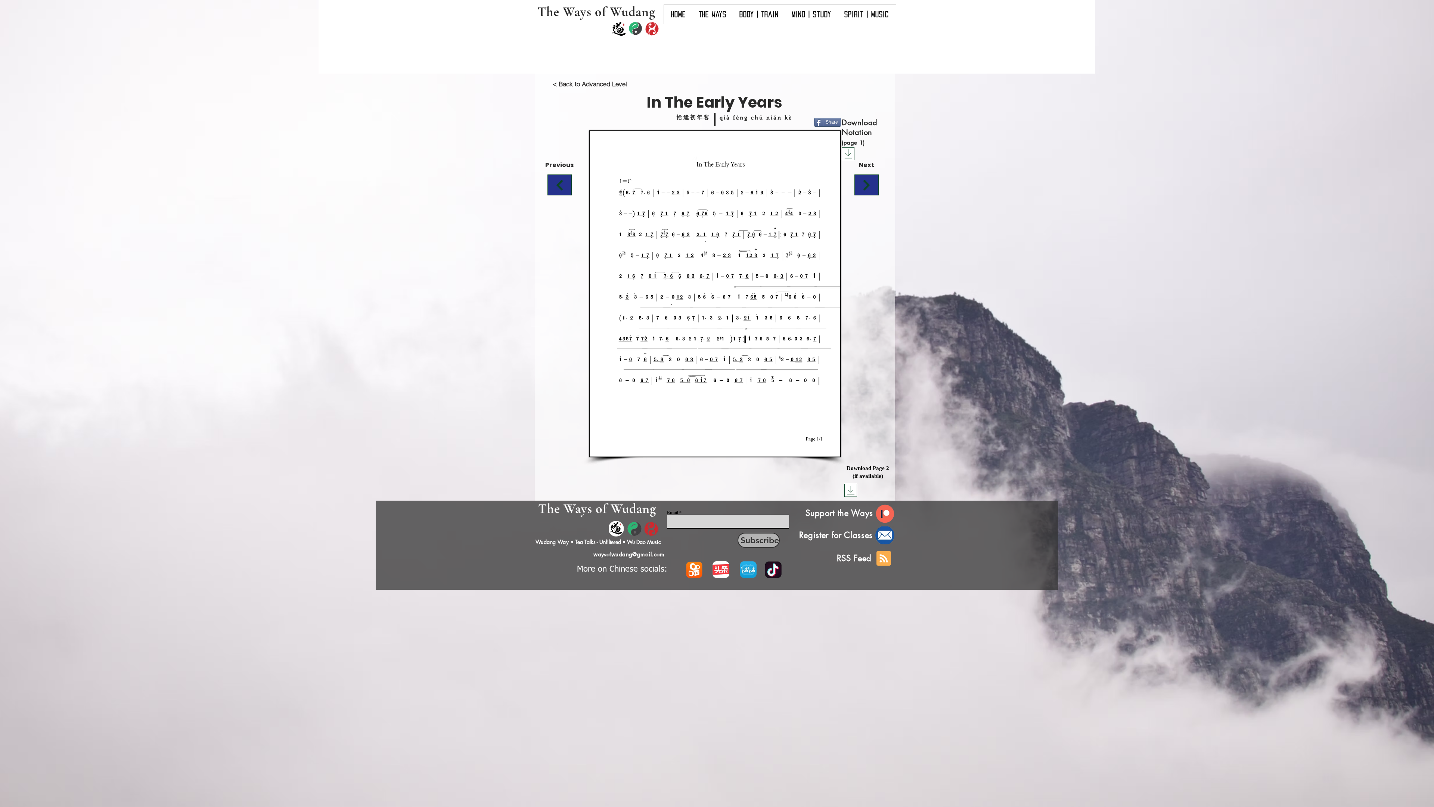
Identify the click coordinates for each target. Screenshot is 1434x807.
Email (672, 512)
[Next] (866, 184)
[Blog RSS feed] (883, 558)
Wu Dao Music (644, 541)
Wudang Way (552, 541)
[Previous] (559, 184)
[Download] (848, 153)
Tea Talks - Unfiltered (598, 541)
